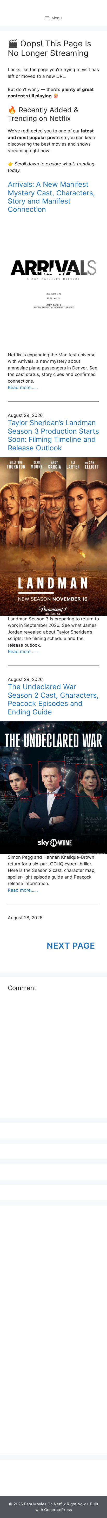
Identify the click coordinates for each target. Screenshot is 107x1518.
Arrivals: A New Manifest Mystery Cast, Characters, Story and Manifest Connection (51, 197)
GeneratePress (58, 1509)
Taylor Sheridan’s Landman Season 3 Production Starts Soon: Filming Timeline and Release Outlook (53, 435)
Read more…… (23, 387)
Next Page (71, 946)
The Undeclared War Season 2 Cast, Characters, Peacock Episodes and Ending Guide (53, 699)
